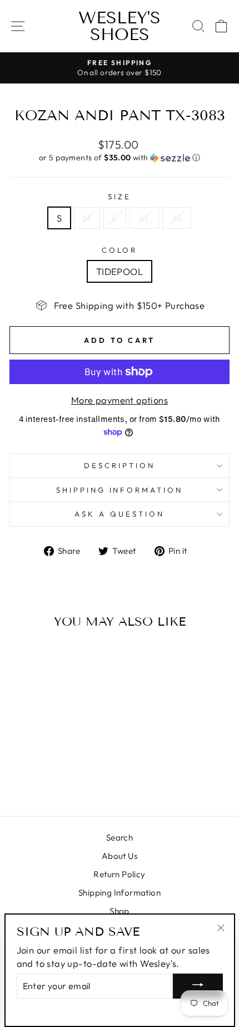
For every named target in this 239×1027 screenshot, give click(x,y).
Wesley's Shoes (119, 26)
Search (119, 837)
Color (120, 249)
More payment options (119, 400)
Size (119, 196)
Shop (119, 911)
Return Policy (119, 874)
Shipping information (119, 489)
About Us (119, 856)
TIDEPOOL (119, 271)
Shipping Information (119, 892)
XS (176, 218)
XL (144, 218)
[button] (119, 158)
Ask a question (119, 513)
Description (119, 465)
